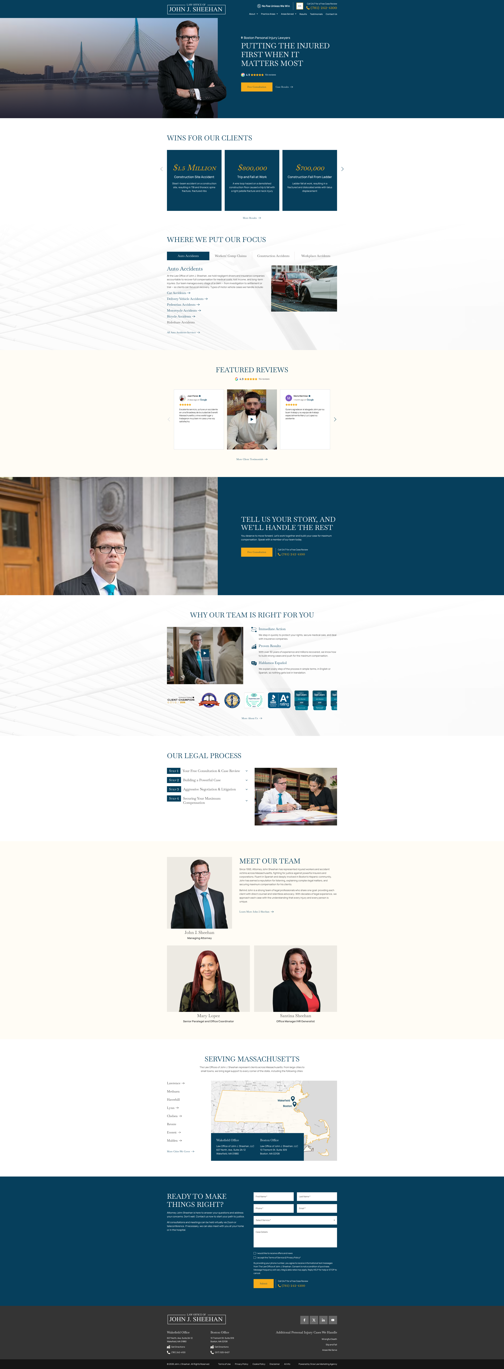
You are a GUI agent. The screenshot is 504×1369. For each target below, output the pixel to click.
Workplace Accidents (315, 256)
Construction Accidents (273, 256)
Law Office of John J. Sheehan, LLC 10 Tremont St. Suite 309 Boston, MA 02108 (279, 1149)
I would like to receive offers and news (275, 1253)
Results (303, 14)
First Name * (261, 1196)
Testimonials (316, 14)
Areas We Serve (329, 1350)
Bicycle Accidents (179, 316)
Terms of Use (224, 1364)
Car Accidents (176, 293)
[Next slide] (342, 169)
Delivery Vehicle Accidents (185, 299)
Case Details (262, 1231)
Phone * (259, 1208)
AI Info (287, 1364)
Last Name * (304, 1196)
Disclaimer (275, 1364)
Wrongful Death (329, 1339)
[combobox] (295, 1220)
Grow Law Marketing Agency (323, 1364)
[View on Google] (182, 398)
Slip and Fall (331, 1344)
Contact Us (331, 14)
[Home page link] (196, 9)
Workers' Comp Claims (230, 256)
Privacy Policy (241, 1364)
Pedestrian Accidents (181, 305)
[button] (169, 419)
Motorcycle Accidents (182, 310)
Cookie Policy (259, 1364)
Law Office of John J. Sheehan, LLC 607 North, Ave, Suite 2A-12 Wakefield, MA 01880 (235, 1149)
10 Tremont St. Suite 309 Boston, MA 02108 (222, 1340)
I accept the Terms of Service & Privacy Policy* (279, 1257)
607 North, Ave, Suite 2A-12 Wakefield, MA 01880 (180, 1340)
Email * (302, 1208)
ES (299, 5)
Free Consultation (256, 86)
